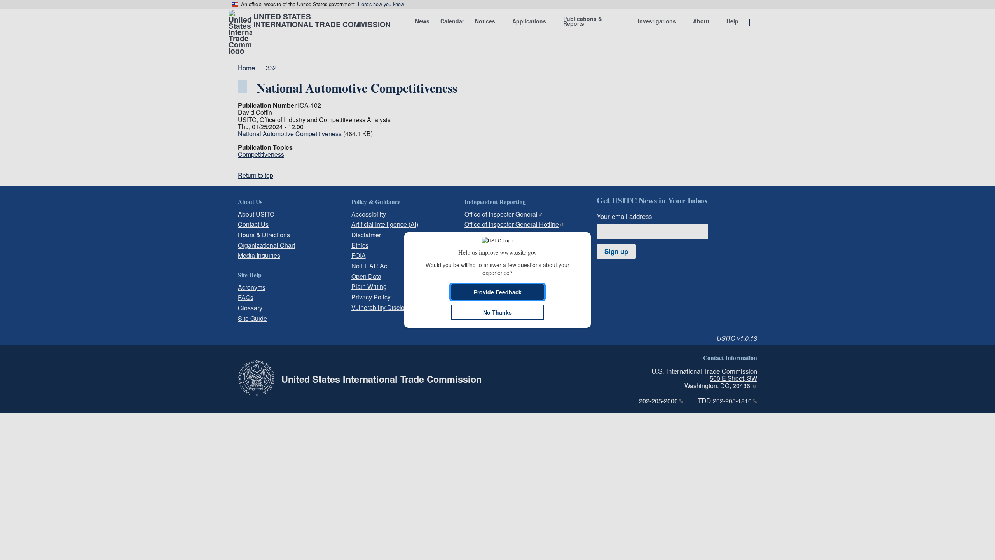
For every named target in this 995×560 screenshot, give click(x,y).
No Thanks (497, 312)
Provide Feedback (498, 292)
